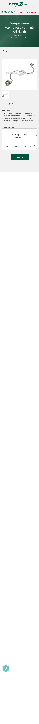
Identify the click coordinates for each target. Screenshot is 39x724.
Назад (5, 51)
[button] (5, 95)
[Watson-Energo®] (19, 4)
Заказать (19, 157)
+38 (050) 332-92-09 (8, 12)
